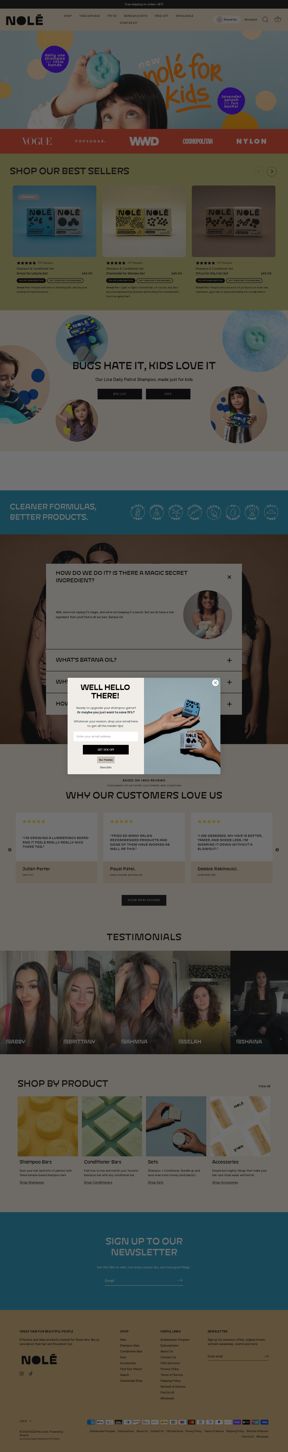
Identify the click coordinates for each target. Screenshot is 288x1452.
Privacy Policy (106, 767)
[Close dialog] (215, 682)
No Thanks (106, 760)
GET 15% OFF (106, 749)
